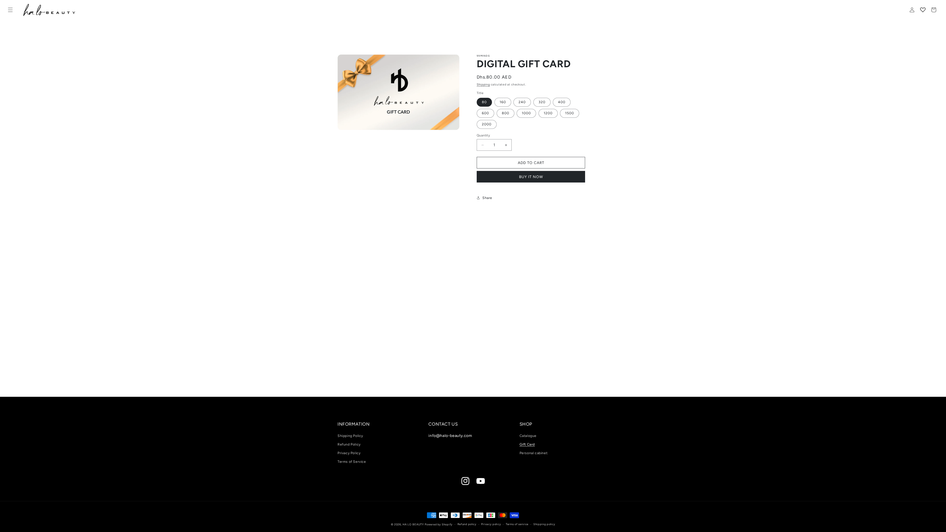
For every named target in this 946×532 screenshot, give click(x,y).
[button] (10, 9)
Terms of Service (352, 462)
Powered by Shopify (439, 524)
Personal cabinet (534, 453)
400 (561, 102)
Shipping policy (544, 524)
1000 (526, 113)
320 (542, 102)
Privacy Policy (349, 453)
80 (484, 102)
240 (522, 102)
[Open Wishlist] (922, 9)
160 (503, 102)
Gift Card (527, 444)
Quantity (483, 135)
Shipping (483, 84)
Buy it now (531, 177)
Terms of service (517, 524)
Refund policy (466, 524)
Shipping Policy (350, 436)
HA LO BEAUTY (413, 524)
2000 (486, 124)
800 (505, 113)
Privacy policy (491, 524)
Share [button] (487, 198)
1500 (569, 113)
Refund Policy (349, 444)
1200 (548, 113)
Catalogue (528, 436)
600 (485, 113)
